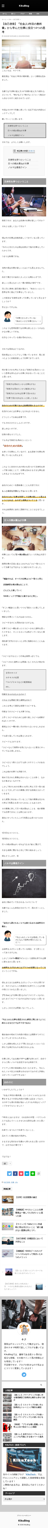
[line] (32, 1173)
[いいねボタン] (5, 1163)
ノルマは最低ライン (18, 167)
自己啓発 (7, 1182)
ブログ (22, 14)
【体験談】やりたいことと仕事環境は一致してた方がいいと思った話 (29, 1212)
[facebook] (15, 1173)
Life (38, 14)
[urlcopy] (38, 1173)
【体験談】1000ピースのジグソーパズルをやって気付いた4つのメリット (28, 1254)
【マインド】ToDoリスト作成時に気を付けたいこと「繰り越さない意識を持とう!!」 (29, 1227)
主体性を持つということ (20, 159)
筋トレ (13, 14)
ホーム (5, 14)
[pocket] (21, 1173)
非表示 (31, 151)
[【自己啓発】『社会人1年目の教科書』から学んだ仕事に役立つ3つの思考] (27, 1173)
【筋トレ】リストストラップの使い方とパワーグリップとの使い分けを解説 (28, 1417)
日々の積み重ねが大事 (19, 163)
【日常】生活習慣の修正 (26, 1197)
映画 (30, 14)
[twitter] (9, 1173)
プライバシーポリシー (24, 1515)
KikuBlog (24, 5)
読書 (12, 1182)
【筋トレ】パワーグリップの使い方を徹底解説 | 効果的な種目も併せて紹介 (29, 1397)
